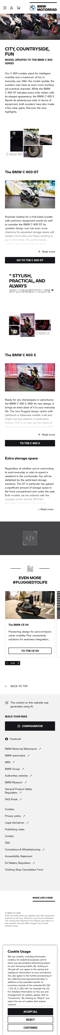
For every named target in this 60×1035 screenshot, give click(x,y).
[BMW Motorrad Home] (43, 8)
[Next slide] (18, 663)
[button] (4, 8)
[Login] (11, 7)
